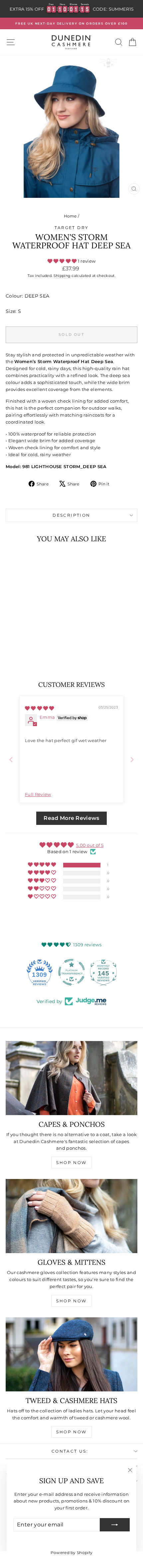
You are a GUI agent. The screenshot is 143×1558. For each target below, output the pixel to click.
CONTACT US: (70, 1451)
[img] (39, 708)
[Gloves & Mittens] (71, 1216)
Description (71, 515)
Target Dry (72, 227)
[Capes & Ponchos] (71, 1078)
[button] (63, 261)
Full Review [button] (38, 794)
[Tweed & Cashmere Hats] (71, 1354)
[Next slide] (132, 759)
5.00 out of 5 (89, 845)
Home (70, 215)
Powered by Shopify (72, 1552)
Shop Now (71, 1162)
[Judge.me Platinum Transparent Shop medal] (71, 972)
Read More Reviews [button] (71, 818)
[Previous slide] (11, 759)
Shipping (62, 275)
